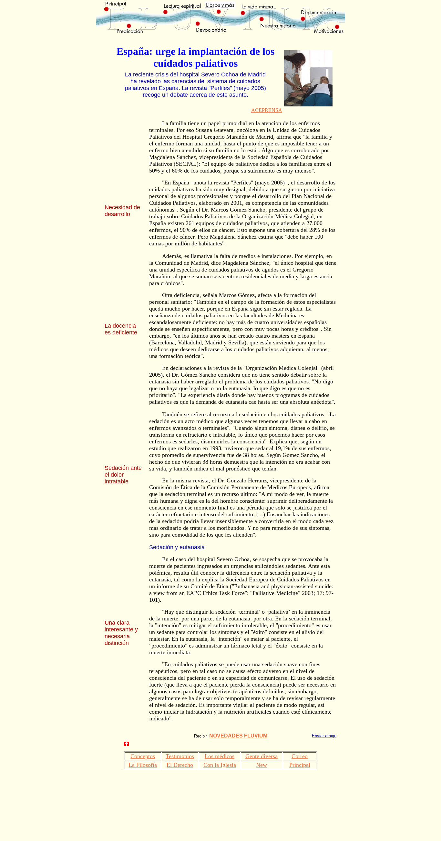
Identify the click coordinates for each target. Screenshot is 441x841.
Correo (300, 756)
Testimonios (180, 756)
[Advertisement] (124, 158)
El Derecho (180, 765)
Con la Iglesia (219, 765)
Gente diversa (261, 756)
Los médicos (219, 756)
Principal (299, 765)
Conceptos (142, 756)
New (261, 765)
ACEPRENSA (266, 110)
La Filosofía (142, 765)
